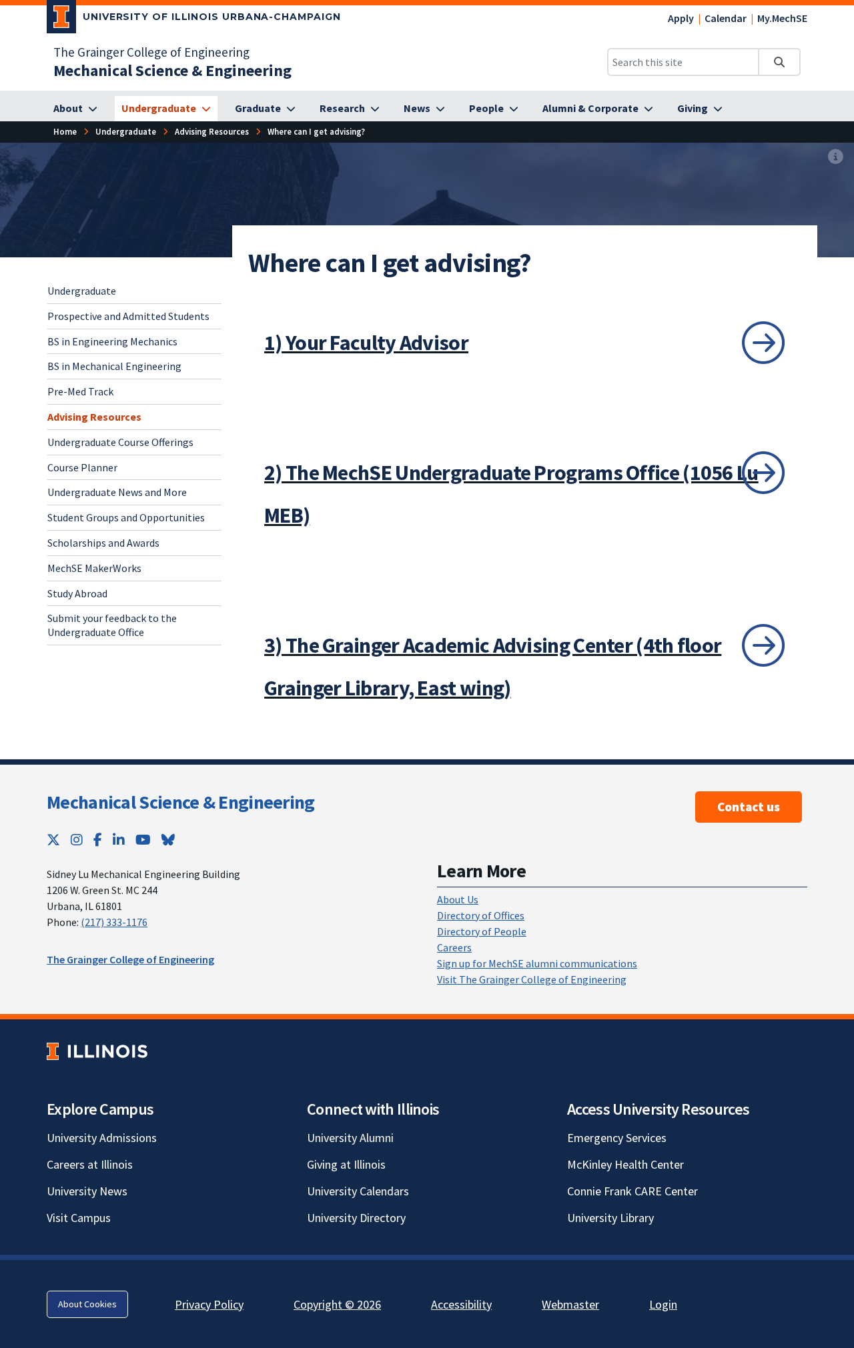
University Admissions (102, 1137)
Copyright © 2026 (337, 1304)
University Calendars (358, 1191)
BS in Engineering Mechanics (112, 340)
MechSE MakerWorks (94, 567)
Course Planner (82, 466)
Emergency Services (617, 1137)
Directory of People (481, 931)
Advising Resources (94, 416)
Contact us (748, 807)
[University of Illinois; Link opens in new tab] (97, 1052)
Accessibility (461, 1304)
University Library (610, 1217)
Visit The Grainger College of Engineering (531, 979)
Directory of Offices (480, 915)
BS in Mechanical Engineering (114, 366)
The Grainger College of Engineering (151, 52)
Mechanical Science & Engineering (181, 802)
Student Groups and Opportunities (126, 517)
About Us (457, 899)
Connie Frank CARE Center (632, 1191)
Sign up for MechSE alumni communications (537, 963)
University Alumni (350, 1137)
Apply (681, 18)
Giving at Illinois (346, 1164)
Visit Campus (79, 1217)
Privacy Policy (209, 1304)
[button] (524, 342)
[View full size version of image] (835, 157)
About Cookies (87, 1304)
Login (663, 1304)
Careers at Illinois (90, 1164)
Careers (454, 947)
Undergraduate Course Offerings (120, 441)
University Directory (356, 1217)
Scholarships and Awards (103, 542)
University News (87, 1191)
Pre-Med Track (80, 391)
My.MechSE (782, 18)
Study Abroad (77, 592)
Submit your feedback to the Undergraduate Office (112, 625)
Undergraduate (81, 290)
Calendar (726, 18)
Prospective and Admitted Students (128, 315)
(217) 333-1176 (114, 922)
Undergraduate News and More (117, 492)
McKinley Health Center (625, 1164)
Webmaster (570, 1304)
